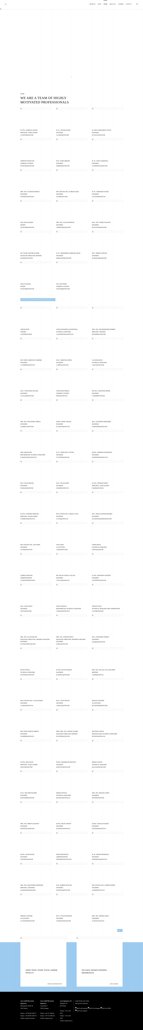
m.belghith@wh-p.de (63, 258)
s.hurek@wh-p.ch (98, 890)
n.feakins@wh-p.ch (99, 828)
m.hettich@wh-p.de (63, 767)
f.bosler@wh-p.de (26, 488)
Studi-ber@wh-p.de (27, 166)
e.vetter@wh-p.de (62, 457)
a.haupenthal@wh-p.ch (64, 334)
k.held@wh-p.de (62, 644)
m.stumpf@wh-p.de (63, 736)
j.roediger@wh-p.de (63, 227)
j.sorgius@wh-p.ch (63, 611)
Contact (129, 4)
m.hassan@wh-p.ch (63, 798)
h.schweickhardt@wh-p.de (102, 519)
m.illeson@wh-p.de (99, 767)
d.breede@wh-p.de (62, 166)
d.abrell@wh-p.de (27, 426)
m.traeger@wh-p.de (99, 258)
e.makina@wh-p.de (27, 196)
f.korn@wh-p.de (98, 488)
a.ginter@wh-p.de (26, 135)
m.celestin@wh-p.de (99, 227)
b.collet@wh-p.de (98, 135)
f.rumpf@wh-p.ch (62, 488)
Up (119, 930)
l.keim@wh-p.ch (97, 675)
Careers (120, 4)
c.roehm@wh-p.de (98, 396)
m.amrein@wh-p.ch (27, 736)
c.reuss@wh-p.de (98, 365)
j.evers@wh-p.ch (26, 549)
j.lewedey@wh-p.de (99, 580)
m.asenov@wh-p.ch (63, 828)
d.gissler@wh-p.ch (63, 426)
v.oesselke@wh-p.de (63, 921)
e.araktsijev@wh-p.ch (28, 457)
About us (112, 4)
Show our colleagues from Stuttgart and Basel (37, 299)
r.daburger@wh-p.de (28, 890)
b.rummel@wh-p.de (99, 334)
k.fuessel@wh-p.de (27, 675)
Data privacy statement (81, 1003)
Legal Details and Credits (82, 1001)
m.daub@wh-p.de (26, 767)
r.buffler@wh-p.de (63, 890)
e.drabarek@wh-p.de (99, 426)
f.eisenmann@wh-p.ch (100, 457)
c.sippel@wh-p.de (62, 365)
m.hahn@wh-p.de (98, 798)
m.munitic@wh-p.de (27, 828)
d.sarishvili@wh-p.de (99, 166)
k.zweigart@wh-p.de (27, 644)
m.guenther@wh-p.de (99, 705)
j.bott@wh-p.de (26, 611)
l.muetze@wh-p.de (63, 705)
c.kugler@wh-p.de (27, 396)
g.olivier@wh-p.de (98, 196)
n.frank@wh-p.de (26, 859)
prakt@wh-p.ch (61, 396)
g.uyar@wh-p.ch (62, 519)
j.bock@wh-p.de (97, 549)
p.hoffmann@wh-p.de (63, 859)
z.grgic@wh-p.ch (98, 921)
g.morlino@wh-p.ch (27, 519)
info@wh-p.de (49, 1018)
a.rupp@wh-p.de (26, 334)
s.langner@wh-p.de (27, 921)
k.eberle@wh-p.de (98, 642)
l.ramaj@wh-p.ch (26, 705)
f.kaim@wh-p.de (62, 196)
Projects (92, 4)
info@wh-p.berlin (30, 1018)
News (99, 4)
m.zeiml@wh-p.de (26, 258)
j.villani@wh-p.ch (62, 580)
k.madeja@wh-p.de (63, 675)
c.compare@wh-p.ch (27, 365)
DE (137, 4)
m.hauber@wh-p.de (27, 798)
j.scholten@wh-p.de (27, 580)
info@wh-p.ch (68, 1020)
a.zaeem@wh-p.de (62, 135)
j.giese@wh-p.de (62, 549)
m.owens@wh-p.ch (98, 736)
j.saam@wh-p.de (97, 611)
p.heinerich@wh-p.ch (99, 859)
